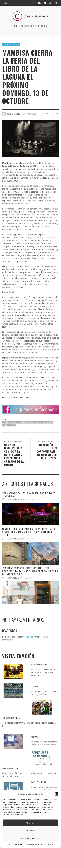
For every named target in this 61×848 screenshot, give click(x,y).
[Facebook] (34, 3)
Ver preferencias (30, 838)
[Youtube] (50, 3)
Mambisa (50, 422)
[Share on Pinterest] (57, 113)
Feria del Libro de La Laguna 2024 (32, 422)
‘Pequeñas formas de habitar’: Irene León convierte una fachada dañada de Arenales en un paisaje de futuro (30, 571)
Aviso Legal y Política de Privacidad (39, 844)
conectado (28, 636)
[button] (56, 794)
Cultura (7, 44)
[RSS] (39, 3)
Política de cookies (15, 844)
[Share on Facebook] (42, 113)
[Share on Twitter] (47, 113)
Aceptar (30, 822)
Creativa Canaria (12, 499)
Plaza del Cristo (9, 425)
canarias (6, 422)
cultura (14, 422)
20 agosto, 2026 (27, 578)
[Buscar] (5, 3)
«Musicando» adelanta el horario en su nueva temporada (28, 494)
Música (16, 44)
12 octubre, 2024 (29, 113)
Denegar (30, 830)
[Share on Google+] (52, 113)
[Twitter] (45, 3)
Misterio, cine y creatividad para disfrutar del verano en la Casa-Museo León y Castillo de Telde (29, 532)
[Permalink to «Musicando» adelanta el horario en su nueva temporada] (30, 514)
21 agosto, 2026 (26, 499)
